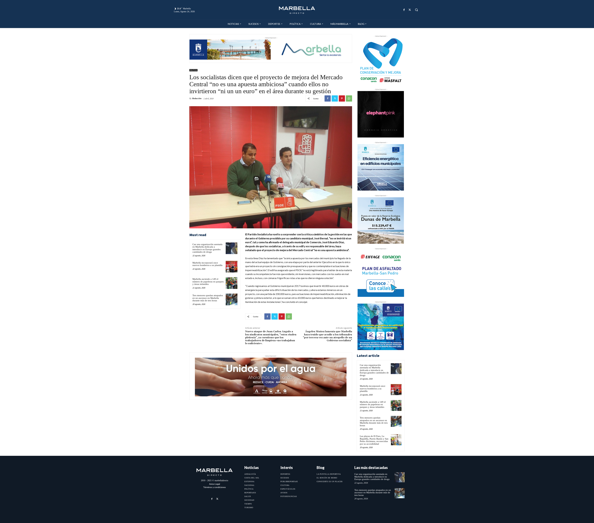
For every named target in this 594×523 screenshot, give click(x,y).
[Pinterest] (342, 98)
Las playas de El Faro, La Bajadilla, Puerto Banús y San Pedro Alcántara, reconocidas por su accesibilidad (374, 440)
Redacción (196, 98)
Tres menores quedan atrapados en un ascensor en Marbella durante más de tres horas (207, 298)
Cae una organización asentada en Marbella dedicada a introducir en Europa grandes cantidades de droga (207, 248)
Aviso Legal (214, 484)
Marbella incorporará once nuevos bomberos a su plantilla (207, 264)
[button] (416, 9)
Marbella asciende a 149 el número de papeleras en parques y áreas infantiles (208, 281)
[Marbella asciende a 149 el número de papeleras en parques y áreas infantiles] (231, 283)
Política (193, 70)
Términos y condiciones (214, 487)
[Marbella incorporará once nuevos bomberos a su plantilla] (231, 267)
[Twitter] (410, 10)
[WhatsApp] (349, 98)
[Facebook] (404, 10)
